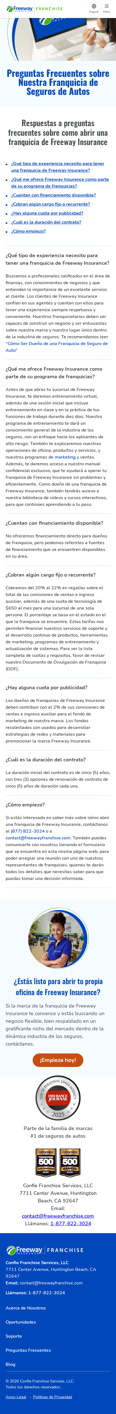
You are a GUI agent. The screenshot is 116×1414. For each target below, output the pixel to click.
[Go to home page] (35, 9)
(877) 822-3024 (28, 831)
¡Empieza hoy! (61, 1061)
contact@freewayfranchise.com (38, 838)
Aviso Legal (16, 1397)
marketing (65, 457)
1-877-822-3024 (70, 1223)
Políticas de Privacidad (52, 1397)
